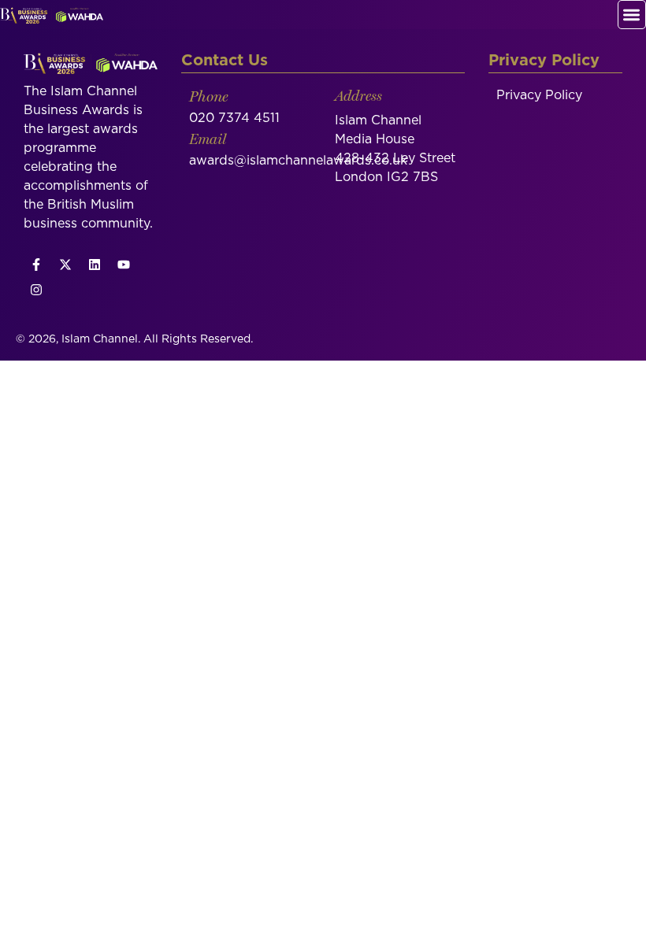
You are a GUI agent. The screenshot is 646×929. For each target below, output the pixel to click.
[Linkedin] (94, 264)
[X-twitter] (65, 264)
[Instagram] (36, 289)
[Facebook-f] (36, 264)
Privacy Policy (539, 95)
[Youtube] (123, 264)
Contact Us (224, 60)
